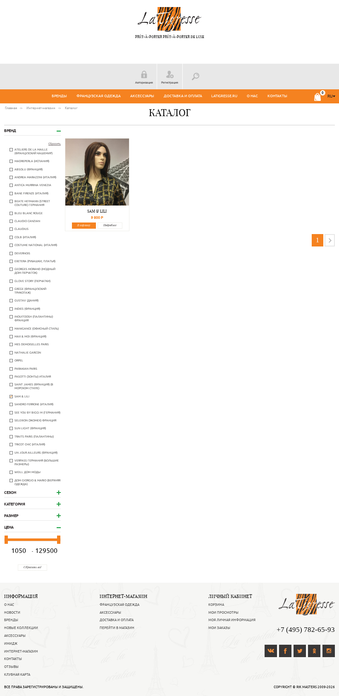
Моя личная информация (231, 620)
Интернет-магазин (21, 651)
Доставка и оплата (183, 95)
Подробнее (110, 225)
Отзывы (11, 667)
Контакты (277, 95)
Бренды (59, 95)
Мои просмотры (223, 612)
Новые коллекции (21, 628)
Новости (12, 612)
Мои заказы (219, 628)
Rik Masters (306, 687)
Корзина (216, 605)
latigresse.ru (224, 95)
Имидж (10, 643)
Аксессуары (142, 95)
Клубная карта (17, 674)
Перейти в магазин (117, 628)
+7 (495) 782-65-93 (306, 630)
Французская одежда (98, 95)
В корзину (83, 225)
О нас (252, 95)
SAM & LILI (97, 211)
